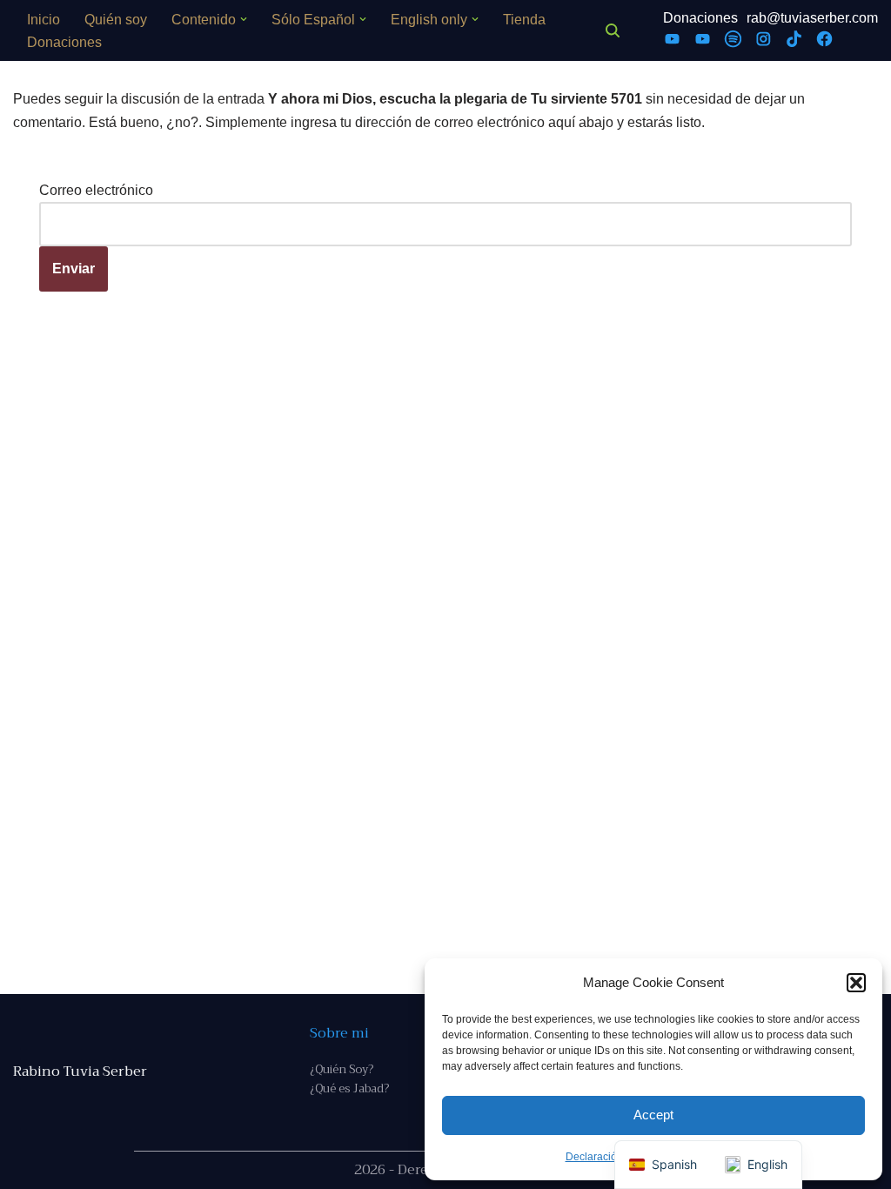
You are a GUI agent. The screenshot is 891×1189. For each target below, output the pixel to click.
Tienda (524, 19)
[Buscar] (613, 30)
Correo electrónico (96, 190)
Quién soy (115, 19)
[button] (856, 982)
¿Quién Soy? (341, 1069)
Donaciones (64, 42)
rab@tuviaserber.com (812, 17)
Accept (653, 1114)
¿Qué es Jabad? (349, 1088)
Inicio (43, 19)
